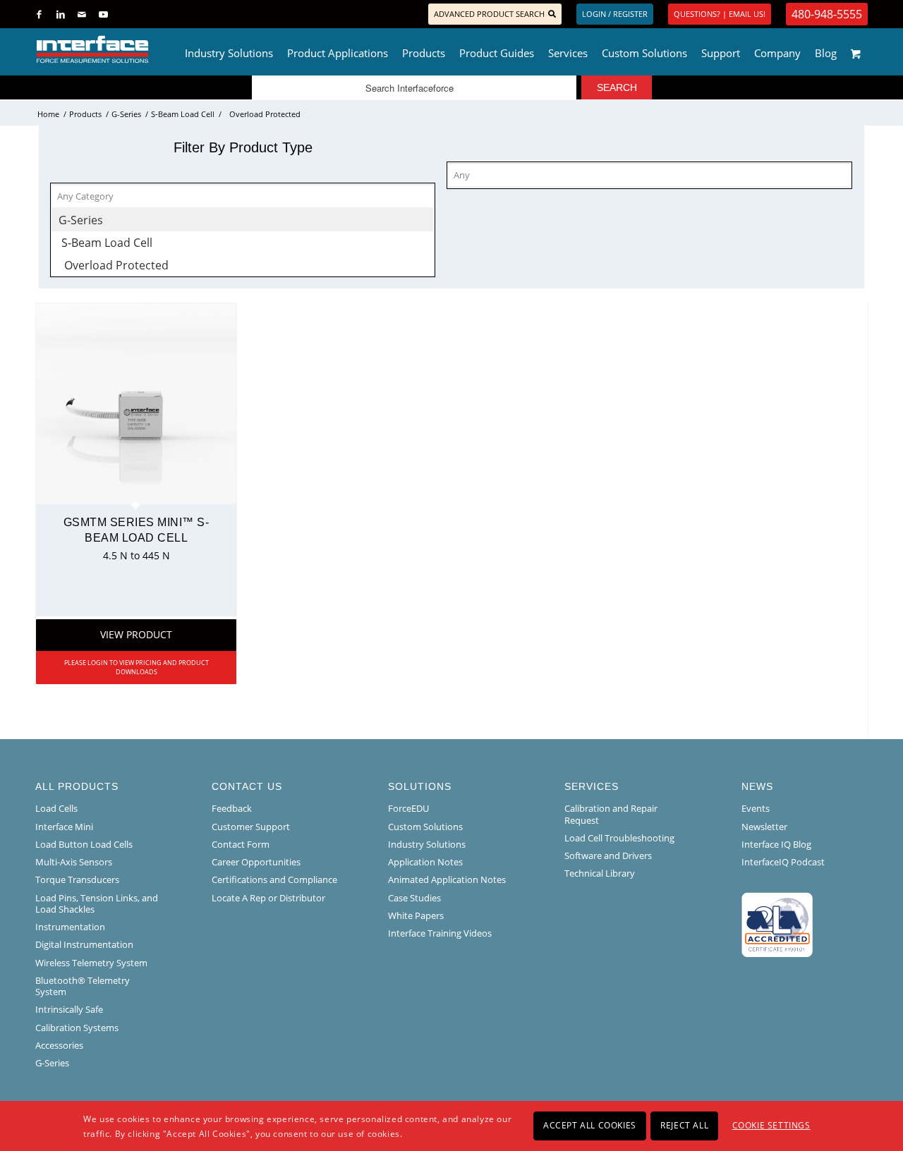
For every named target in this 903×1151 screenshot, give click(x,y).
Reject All (684, 1125)
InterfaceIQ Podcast (783, 861)
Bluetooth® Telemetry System (82, 986)
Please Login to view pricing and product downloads (136, 667)
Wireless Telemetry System (91, 962)
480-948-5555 (827, 14)
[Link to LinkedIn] (60, 14)
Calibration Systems (77, 1027)
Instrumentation (70, 926)
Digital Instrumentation (84, 944)
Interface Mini (64, 826)
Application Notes (425, 861)
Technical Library (599, 873)
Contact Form (240, 844)
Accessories (59, 1045)
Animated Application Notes (447, 879)
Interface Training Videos (440, 933)
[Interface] (139, 49)
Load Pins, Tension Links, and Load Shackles (96, 903)
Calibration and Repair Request (610, 814)
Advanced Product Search (489, 13)
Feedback (232, 808)
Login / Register (615, 13)
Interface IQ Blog (776, 844)
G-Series (52, 1062)
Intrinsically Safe (69, 1009)
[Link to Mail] (81, 14)
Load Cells (56, 808)
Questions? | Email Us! (719, 13)
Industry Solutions (427, 844)
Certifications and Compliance (274, 879)
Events (755, 808)
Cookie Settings (771, 1125)
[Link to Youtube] (103, 14)
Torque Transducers (77, 879)
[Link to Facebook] (39, 14)
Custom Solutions (425, 826)
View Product (136, 634)
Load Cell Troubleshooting (619, 838)
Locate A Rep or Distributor (268, 897)
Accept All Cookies (589, 1125)
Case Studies (414, 897)
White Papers (416, 915)
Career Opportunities (256, 861)
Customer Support (251, 826)
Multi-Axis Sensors (73, 861)
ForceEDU (408, 808)
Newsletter (764, 826)
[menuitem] (229, 49)
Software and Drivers (608, 855)
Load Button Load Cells (84, 844)
